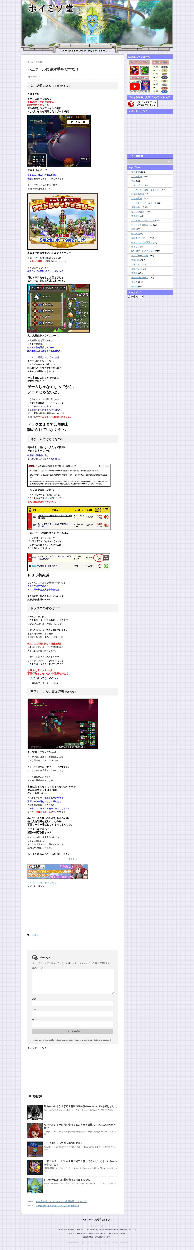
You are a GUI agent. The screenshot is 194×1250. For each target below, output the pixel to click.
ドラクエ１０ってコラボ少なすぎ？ (63, 1143)
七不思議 (135, 233)
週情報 (134, 273)
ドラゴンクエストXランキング (41, 883)
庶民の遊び (136, 207)
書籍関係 (135, 260)
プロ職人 (135, 216)
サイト (35, 1020)
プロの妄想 (136, 176)
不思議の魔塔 (137, 194)
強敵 (133, 181)
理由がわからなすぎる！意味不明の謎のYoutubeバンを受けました (80, 1106)
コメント (37, 968)
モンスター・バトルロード (144, 203)
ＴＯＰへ (73, 859)
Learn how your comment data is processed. (90, 1040)
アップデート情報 (139, 255)
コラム (134, 282)
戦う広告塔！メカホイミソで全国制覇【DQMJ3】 (61, 1201)
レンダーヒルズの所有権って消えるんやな (67, 1179)
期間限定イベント (139, 238)
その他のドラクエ (139, 277)
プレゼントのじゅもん (141, 225)
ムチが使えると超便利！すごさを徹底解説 (57, 1205)
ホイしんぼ (136, 264)
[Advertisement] (50, 910)
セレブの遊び (137, 211)
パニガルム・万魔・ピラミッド (146, 189)
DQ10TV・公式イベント (142, 251)
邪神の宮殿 (136, 198)
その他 (35, 935)
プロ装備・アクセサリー (143, 220)
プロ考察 (135, 172)
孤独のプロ (136, 269)
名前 (34, 999)
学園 (133, 229)
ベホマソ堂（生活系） (141, 242)
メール (35, 1009)
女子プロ (135, 247)
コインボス (136, 185)
